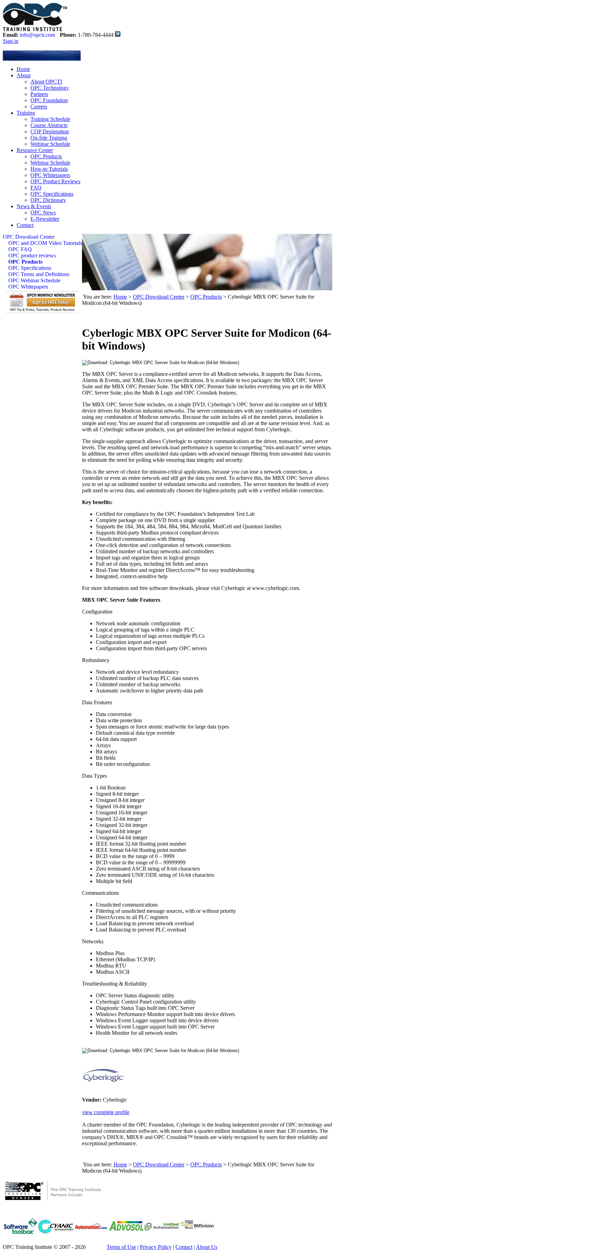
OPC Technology (49, 88)
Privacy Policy (156, 1247)
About (23, 75)
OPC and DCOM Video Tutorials (45, 243)
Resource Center (35, 150)
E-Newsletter (44, 219)
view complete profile (105, 1112)
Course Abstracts (48, 125)
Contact (25, 225)
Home (23, 69)
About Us (206, 1247)
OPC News (43, 212)
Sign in (10, 41)
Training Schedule (50, 119)
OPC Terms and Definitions (38, 274)
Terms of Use (121, 1247)
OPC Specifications (51, 194)
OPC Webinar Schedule (34, 280)
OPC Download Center (28, 237)
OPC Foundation (49, 100)
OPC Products (46, 156)
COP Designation (49, 131)
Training (26, 113)
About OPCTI (46, 82)
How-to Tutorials (49, 169)
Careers (38, 106)
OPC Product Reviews (55, 181)
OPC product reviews (32, 255)
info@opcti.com (37, 35)
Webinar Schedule (50, 144)
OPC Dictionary (48, 200)
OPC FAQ (20, 249)
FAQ (36, 188)
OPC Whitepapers (50, 175)
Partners (39, 94)
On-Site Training (48, 138)
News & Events (34, 206)
